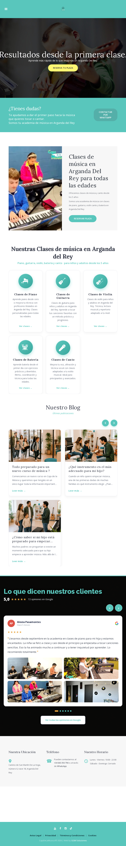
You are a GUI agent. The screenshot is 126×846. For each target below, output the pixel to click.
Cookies (92, 835)
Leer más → (19, 490)
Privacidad (50, 835)
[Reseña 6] (70, 711)
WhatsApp (62, 766)
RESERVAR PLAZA (83, 218)
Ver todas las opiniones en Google (63, 720)
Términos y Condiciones (72, 835)
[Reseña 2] (59, 711)
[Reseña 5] (68, 711)
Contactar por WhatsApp (105, 115)
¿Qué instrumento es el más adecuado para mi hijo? (90, 469)
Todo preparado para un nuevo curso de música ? (31, 469)
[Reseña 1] (55, 711)
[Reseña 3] (63, 711)
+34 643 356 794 (61, 762)
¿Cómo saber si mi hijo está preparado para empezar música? (33, 539)
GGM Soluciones (79, 840)
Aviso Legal (35, 835)
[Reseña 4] (65, 711)
